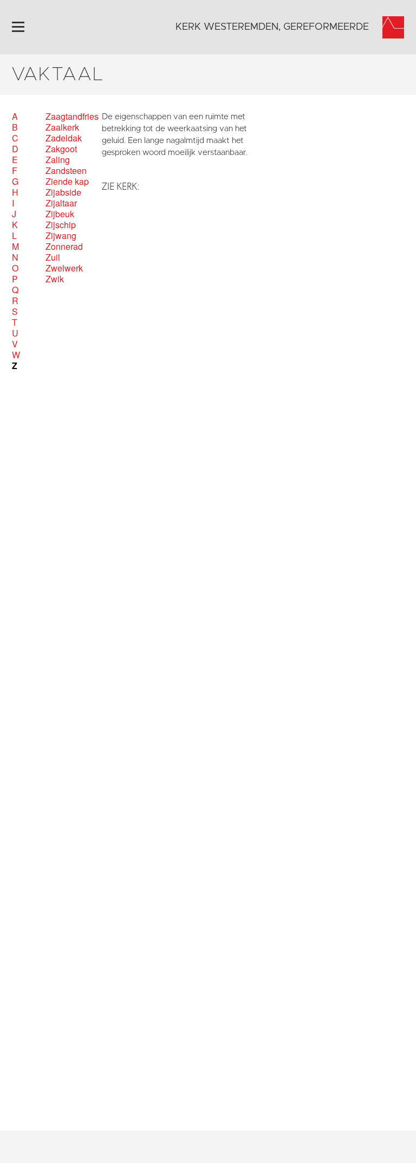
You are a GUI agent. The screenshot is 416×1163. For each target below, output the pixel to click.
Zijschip (61, 224)
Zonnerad (64, 246)
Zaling (58, 159)
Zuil (53, 257)
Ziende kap (67, 181)
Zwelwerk (64, 268)
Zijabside (63, 192)
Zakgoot (61, 149)
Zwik (55, 279)
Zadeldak (64, 138)
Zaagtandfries (72, 116)
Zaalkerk (62, 127)
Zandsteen (66, 170)
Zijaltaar (61, 203)
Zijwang (61, 235)
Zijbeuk (60, 214)
